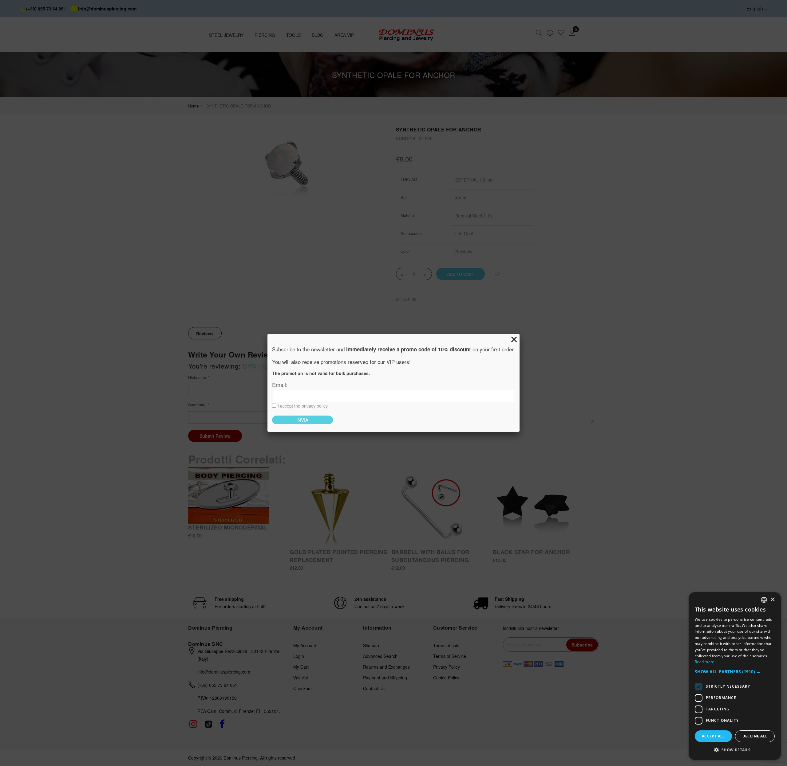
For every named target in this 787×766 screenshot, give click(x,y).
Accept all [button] (713, 736)
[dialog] (735, 676)
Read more (704, 661)
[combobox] (764, 600)
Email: (279, 385)
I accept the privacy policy (303, 406)
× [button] (772, 599)
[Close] (514, 339)
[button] (735, 672)
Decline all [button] (754, 736)
